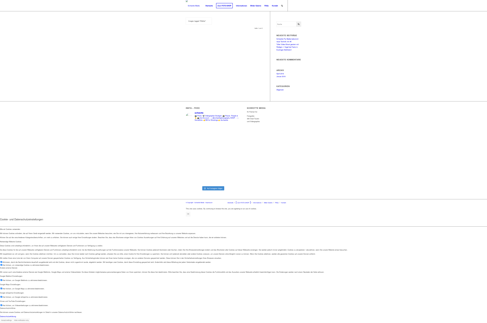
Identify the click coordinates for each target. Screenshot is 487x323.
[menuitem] (209, 5)
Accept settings (6, 320)
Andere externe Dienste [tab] (8, 268)
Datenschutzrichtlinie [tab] (7, 308)
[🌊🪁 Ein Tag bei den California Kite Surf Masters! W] (227, 154)
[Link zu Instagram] (295, 5)
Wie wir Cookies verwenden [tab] (10, 229)
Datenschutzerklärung (8, 316)
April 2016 (280, 73)
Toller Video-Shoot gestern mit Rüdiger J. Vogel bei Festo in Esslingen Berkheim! (287, 47)
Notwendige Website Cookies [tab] (10, 241)
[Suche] (282, 5)
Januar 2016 (280, 76)
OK (188, 214)
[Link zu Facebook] (292, 5)
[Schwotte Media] (193, 5)
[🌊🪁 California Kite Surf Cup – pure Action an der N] (199, 146)
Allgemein (280, 89)
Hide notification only (21, 320)
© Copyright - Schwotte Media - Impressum (199, 202)
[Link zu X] (299, 5)
